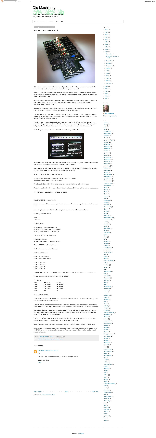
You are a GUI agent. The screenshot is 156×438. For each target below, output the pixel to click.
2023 (106, 37)
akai (105, 388)
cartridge (49, 339)
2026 (106, 29)
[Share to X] (60, 337)
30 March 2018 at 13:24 (51, 350)
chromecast (107, 392)
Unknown (41, 350)
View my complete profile (110, 116)
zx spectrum (107, 131)
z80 (105, 263)
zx (105, 418)
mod (105, 237)
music (106, 150)
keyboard (107, 144)
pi (104, 239)
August (108, 68)
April (107, 78)
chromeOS (107, 321)
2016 (106, 86)
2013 (106, 93)
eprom (61, 339)
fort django (107, 336)
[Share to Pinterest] (64, 337)
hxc (105, 394)
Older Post (95, 391)
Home (35, 21)
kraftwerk (107, 342)
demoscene (107, 174)
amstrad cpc (107, 252)
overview (106, 146)
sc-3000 (106, 407)
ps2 (105, 405)
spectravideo (108, 364)
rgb (105, 357)
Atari (105, 213)
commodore (56, 339)
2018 (106, 49)
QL (62, 21)
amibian (106, 265)
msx (105, 226)
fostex (106, 338)
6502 (40, 339)
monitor (106, 224)
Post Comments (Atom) (48, 394)
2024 (106, 34)
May (107, 75)
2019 (106, 47)
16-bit (106, 245)
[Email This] (57, 337)
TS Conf (106, 310)
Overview (42, 21)
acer (105, 385)
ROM (105, 381)
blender (106, 390)
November (109, 60)
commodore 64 (108, 217)
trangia (106, 168)
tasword (106, 299)
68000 (106, 306)
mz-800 (106, 344)
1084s (106, 375)
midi (105, 222)
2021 (106, 42)
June (107, 73)
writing (106, 243)
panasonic (107, 228)
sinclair (106, 142)
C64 (57, 21)
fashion (106, 331)
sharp (106, 293)
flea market (107, 206)
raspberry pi (107, 355)
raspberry (107, 166)
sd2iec (106, 362)
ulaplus (106, 370)
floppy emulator (108, 334)
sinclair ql (107, 161)
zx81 (105, 420)
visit (105, 413)
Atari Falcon (107, 247)
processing (107, 157)
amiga (106, 202)
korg (105, 282)
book (105, 187)
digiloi (106, 325)
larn (105, 284)
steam (106, 297)
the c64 (106, 368)
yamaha (106, 416)
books (106, 172)
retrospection (108, 181)
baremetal (107, 314)
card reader (107, 271)
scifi (105, 198)
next (105, 347)
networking (107, 286)
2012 (106, 96)
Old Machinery (44, 8)
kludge (106, 340)
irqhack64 (107, 278)
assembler (107, 170)
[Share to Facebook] (62, 337)
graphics (106, 135)
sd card (106, 409)
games (106, 122)
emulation (107, 232)
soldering (107, 295)
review (106, 211)
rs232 (106, 360)
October (108, 63)
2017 (106, 52)
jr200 (105, 234)
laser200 (106, 398)
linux (105, 137)
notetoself (107, 288)
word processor (108, 260)
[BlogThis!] (59, 337)
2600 (105, 377)
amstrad (106, 250)
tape (105, 258)
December (109, 54)
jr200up (106, 280)
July (107, 70)
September (109, 65)
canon (106, 319)
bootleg (106, 316)
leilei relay (107, 401)
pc (105, 254)
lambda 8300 (108, 396)
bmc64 (106, 267)
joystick (106, 209)
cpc (105, 273)
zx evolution (107, 185)
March (108, 80)
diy (105, 129)
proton (106, 153)
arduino (106, 204)
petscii (106, 155)
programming (108, 140)
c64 (46, 339)
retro (105, 230)
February (109, 83)
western (106, 241)
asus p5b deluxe (109, 312)
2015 (106, 88)
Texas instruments (109, 383)
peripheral (107, 179)
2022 (106, 39)
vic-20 (106, 411)
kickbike (106, 163)
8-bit (43, 339)
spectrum (107, 200)
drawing (106, 275)
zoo (105, 301)
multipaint (107, 159)
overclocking (107, 349)
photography (108, 351)
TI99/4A (106, 308)
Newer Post (37, 391)
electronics (107, 219)
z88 (105, 372)
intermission (107, 176)
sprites (106, 366)
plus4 (105, 353)
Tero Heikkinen (109, 113)
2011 (106, 98)
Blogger (81, 433)
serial (105, 256)
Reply (39, 362)
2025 (106, 32)
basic (105, 194)
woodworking (108, 183)
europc (106, 329)
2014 (106, 91)
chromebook (107, 323)
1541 (105, 303)
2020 (106, 44)
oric (105, 403)
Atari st (106, 379)
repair (106, 291)
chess (106, 196)
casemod (107, 148)
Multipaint (51, 21)
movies (106, 189)
